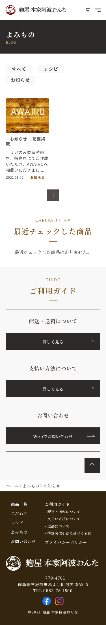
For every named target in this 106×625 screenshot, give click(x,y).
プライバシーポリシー (66, 542)
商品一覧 (19, 504)
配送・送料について (64, 511)
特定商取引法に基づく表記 (69, 533)
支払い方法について (64, 518)
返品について (58, 526)
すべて (19, 69)
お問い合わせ (23, 541)
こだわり (19, 513)
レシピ (51, 69)
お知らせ (20, 80)
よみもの (19, 532)
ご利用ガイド (57, 504)
